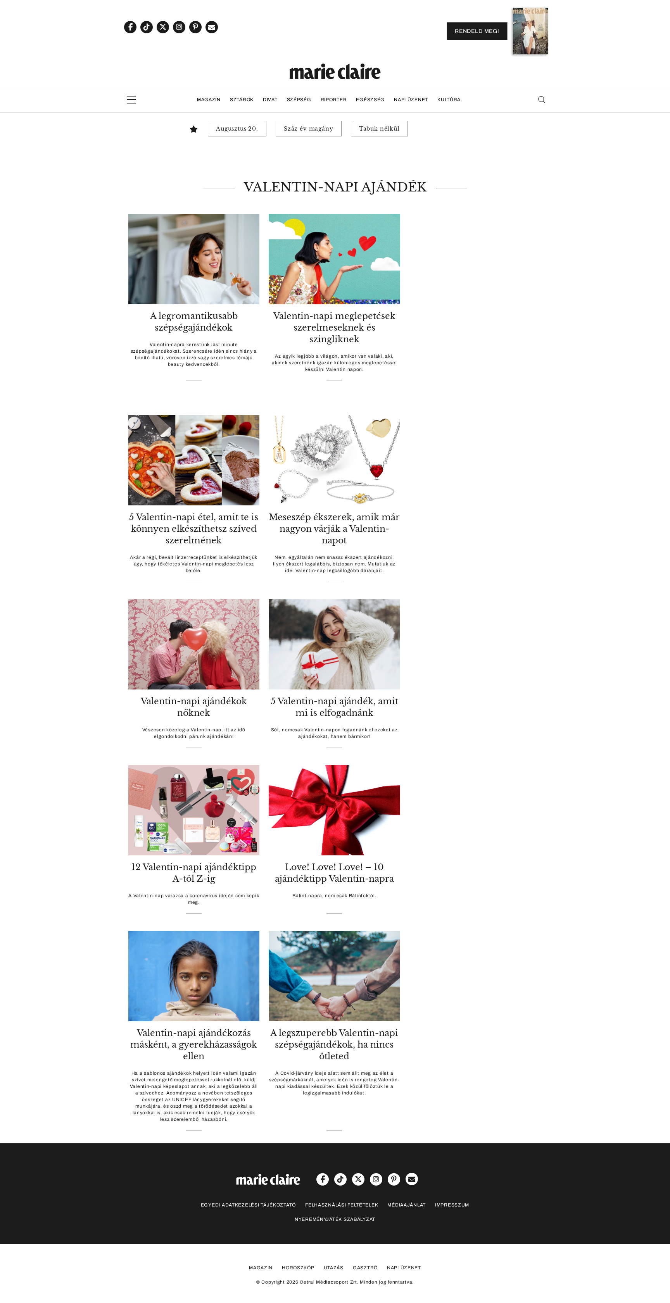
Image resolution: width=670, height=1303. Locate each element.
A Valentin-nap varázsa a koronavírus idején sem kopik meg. (193, 899)
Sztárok (242, 99)
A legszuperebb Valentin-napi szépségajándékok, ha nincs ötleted (334, 1045)
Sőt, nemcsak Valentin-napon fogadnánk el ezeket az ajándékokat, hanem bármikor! (334, 733)
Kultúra (449, 99)
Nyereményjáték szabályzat (335, 1219)
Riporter (334, 99)
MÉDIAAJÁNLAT (406, 1205)
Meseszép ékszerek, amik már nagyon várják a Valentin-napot (334, 529)
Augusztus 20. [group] (237, 128)
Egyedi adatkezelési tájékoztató (248, 1205)
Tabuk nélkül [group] (379, 128)
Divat (270, 99)
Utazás (334, 1267)
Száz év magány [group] (308, 128)
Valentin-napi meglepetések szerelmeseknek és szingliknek (334, 328)
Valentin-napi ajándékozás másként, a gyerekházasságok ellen (193, 1045)
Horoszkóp (298, 1267)
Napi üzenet (411, 99)
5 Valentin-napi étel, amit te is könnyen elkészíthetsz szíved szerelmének (193, 529)
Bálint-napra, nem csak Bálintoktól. (334, 895)
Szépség (299, 99)
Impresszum (452, 1205)
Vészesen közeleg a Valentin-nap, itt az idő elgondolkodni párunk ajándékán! (193, 733)
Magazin (209, 99)
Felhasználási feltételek (341, 1205)
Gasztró (365, 1267)
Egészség (370, 99)
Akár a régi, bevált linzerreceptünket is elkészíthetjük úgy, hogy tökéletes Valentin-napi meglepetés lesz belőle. (193, 564)
